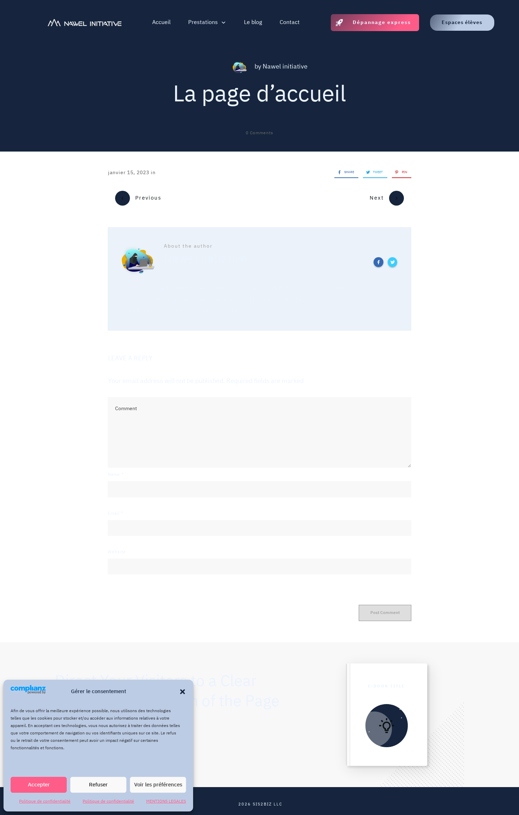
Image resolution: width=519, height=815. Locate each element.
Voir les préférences (158, 784)
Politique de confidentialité (45, 801)
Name (116, 474)
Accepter (39, 784)
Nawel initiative (285, 66)
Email (115, 513)
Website (117, 552)
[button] (182, 691)
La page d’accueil (259, 94)
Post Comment (385, 612)
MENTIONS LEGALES (166, 801)
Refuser (98, 784)
